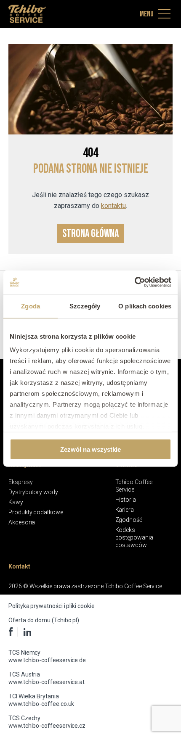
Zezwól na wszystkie (90, 449)
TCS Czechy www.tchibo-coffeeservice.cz (46, 722)
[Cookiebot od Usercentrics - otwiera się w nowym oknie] (134, 282)
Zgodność (128, 519)
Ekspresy (20, 482)
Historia (125, 499)
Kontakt (19, 566)
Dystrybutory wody (33, 492)
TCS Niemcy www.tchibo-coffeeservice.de (47, 656)
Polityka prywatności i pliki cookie (51, 606)
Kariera (124, 509)
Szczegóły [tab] (84, 305)
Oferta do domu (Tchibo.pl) (43, 620)
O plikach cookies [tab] (144, 305)
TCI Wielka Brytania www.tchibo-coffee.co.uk (41, 700)
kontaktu (113, 206)
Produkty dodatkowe (35, 512)
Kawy (15, 502)
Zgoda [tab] (30, 305)
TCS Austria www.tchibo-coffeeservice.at (46, 678)
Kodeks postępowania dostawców (134, 537)
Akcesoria (21, 522)
